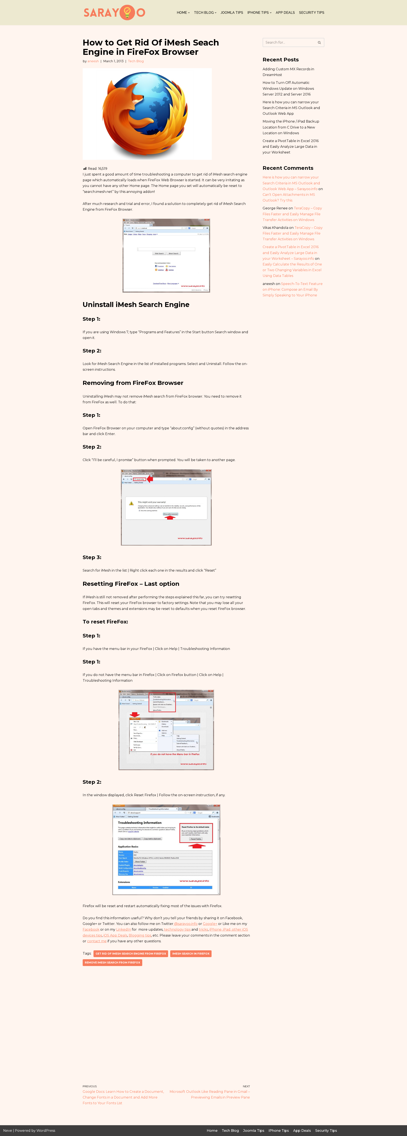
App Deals (285, 13)
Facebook (91, 929)
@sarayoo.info (185, 924)
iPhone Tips (279, 1131)
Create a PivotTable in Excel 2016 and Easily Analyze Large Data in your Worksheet (291, 146)
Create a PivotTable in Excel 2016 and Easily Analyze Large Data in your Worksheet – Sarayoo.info (291, 252)
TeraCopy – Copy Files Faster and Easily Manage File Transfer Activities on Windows (292, 214)
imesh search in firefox (190, 953)
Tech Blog (136, 61)
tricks (203, 929)
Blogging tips (140, 935)
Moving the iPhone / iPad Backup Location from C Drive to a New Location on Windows (291, 127)
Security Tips (311, 13)
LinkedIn (123, 929)
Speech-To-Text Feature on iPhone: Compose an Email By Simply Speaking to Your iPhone (293, 289)
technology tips (177, 929)
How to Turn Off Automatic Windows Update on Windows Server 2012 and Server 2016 (288, 88)
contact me (97, 941)
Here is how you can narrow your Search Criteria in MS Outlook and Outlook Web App (291, 108)
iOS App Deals (115, 935)
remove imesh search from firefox (112, 962)
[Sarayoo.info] (114, 12)
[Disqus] (166, 1025)
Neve (7, 1131)
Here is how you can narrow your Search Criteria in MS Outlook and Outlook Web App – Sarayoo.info (291, 183)
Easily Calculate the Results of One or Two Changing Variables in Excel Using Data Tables (292, 270)
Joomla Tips (232, 13)
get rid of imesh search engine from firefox (131, 953)
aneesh (93, 61)
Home (212, 1131)
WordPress (45, 1131)
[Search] (319, 42)
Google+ (210, 924)
